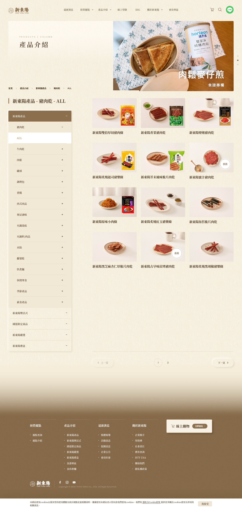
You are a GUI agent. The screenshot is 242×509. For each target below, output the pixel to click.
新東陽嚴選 (19, 335)
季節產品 (22, 291)
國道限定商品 (20, 324)
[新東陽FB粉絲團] (60, 482)
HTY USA (140, 457)
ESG (137, 9)
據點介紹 (37, 440)
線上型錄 (122, 9)
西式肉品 (22, 203)
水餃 (19, 247)
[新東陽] (42, 484)
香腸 (19, 192)
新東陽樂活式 (20, 313)
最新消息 (68, 9)
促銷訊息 (105, 446)
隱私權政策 (141, 468)
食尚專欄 (71, 468)
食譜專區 (71, 463)
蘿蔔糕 (20, 258)
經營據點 (85, 9)
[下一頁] (223, 363)
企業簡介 (140, 435)
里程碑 (138, 440)
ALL (19, 138)
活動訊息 (105, 440)
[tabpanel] (173, 56)
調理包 (20, 182)
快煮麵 (20, 269)
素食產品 (22, 302)
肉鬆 (19, 160)
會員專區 (173, 9)
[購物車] (212, 9)
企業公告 (105, 452)
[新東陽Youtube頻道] (74, 482)
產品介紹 (103, 9)
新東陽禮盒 (19, 346)
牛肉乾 (20, 149)
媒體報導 (105, 435)
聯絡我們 (140, 463)
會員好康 (105, 457)
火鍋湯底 (22, 225)
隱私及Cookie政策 (151, 502)
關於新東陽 (153, 9)
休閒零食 (22, 280)
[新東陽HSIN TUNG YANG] (18, 11)
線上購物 (189, 426)
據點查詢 (37, 435)
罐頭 (19, 171)
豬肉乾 (20, 127)
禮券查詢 (140, 452)
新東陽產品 (19, 116)
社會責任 (140, 446)
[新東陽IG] (67, 482)
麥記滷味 (22, 214)
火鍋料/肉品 (23, 236)
